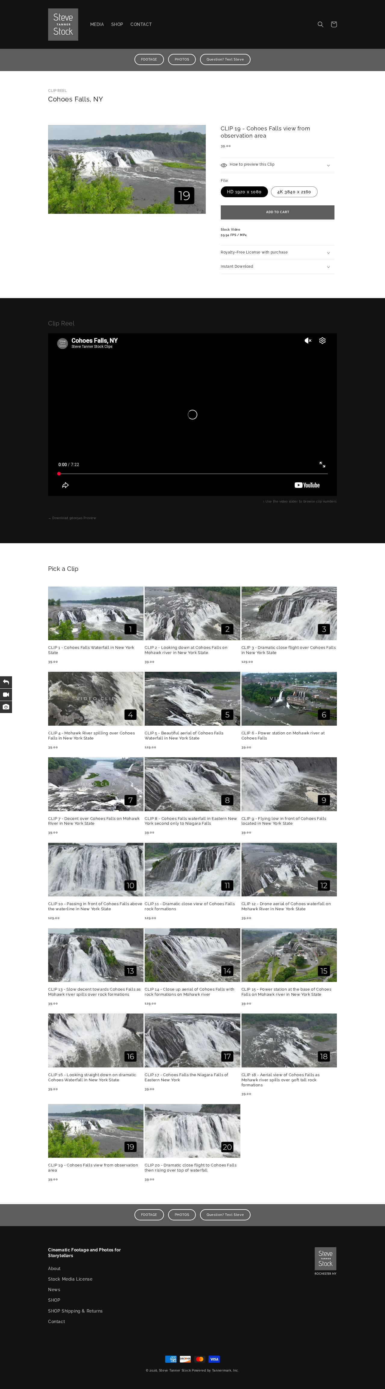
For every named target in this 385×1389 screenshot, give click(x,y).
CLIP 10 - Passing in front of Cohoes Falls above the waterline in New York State (95, 906)
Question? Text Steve (225, 59)
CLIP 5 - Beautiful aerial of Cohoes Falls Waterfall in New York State (184, 735)
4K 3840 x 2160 (294, 191)
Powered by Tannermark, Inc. (215, 1370)
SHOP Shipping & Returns (75, 1311)
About (54, 1268)
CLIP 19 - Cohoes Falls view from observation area (93, 1168)
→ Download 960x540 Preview (72, 518)
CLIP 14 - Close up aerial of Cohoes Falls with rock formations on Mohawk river (190, 992)
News (54, 1289)
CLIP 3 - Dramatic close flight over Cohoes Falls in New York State (289, 650)
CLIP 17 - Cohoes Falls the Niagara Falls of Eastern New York (186, 1077)
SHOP (54, 1300)
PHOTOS (182, 59)
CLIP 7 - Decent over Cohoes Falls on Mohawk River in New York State (94, 821)
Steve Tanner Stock (175, 1370)
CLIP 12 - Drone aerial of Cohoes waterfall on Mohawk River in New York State (286, 906)
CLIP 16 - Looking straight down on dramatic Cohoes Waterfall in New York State (92, 1077)
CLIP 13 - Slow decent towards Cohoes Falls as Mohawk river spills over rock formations (94, 992)
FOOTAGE (149, 59)
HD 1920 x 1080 (244, 191)
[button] (320, 24)
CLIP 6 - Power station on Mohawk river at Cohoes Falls (283, 735)
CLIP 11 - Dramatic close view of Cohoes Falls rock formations (190, 906)
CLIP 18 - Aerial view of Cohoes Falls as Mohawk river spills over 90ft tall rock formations (281, 1080)
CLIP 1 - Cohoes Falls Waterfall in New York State (91, 650)
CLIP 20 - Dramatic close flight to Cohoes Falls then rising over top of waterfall (190, 1168)
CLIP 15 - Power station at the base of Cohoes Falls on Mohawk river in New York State (286, 992)
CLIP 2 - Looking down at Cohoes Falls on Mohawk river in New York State (186, 650)
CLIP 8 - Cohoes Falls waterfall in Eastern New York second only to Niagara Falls (191, 821)
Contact (56, 1321)
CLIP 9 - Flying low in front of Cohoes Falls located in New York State (284, 821)
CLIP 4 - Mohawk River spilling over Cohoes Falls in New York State (91, 735)
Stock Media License (70, 1279)
